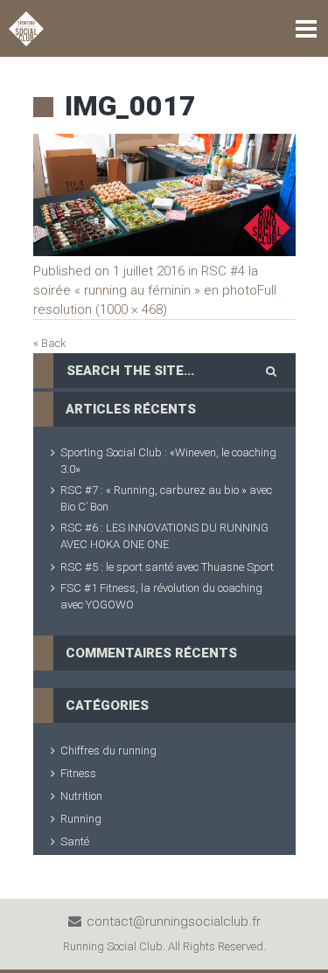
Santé (74, 841)
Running (80, 818)
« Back (49, 343)
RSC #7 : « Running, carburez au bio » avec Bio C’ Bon (166, 498)
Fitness (78, 773)
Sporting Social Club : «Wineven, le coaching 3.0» (168, 461)
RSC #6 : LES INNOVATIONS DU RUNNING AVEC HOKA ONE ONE (164, 536)
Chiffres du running (108, 750)
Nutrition (81, 796)
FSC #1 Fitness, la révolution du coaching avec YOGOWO (161, 596)
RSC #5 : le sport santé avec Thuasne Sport (167, 566)
